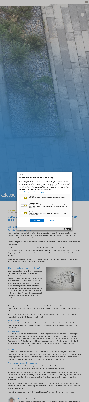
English (21, 174)
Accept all (37, 220)
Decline (52, 220)
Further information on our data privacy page (31, 192)
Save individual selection (44, 224)
